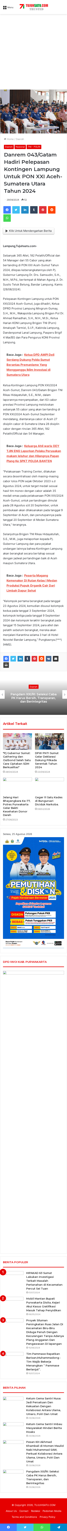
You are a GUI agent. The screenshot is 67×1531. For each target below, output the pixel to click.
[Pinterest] (43, 210)
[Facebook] (7, 210)
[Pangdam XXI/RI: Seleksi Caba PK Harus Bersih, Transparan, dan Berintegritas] (13, 1477)
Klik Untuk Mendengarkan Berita (30, 231)
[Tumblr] (34, 210)
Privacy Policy (47, 1516)
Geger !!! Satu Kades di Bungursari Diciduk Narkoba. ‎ (49, 801)
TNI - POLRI (34, 146)
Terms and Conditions (24, 1516)
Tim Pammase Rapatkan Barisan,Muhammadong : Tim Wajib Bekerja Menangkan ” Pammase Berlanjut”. (43, 1361)
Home (10, 139)
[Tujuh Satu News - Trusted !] (33, 7)
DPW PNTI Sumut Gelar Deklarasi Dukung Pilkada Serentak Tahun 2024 (47, 760)
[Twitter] (16, 210)
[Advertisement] (33, 53)
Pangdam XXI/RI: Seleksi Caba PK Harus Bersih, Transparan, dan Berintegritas (34, 698)
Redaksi (35, 1510)
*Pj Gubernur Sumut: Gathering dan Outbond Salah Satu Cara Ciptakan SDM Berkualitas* (17, 760)
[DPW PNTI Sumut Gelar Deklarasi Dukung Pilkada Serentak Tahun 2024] (49, 741)
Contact (23, 1510)
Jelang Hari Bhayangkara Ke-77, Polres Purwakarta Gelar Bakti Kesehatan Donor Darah (16, 806)
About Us (11, 1510)
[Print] (6, 665)
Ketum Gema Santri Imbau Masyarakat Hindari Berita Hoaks (44, 1428)
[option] (33, 694)
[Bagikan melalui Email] (55, 659)
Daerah (20, 139)
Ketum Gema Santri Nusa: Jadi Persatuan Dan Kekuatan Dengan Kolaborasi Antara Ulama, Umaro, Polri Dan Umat (43, 1406)
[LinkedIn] (25, 210)
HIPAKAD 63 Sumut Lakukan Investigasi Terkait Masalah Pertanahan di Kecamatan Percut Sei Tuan (44, 1280)
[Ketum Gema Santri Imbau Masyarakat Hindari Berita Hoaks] (13, 1429)
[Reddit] (51, 210)
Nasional (20, 146)
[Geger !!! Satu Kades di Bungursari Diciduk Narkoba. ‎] (49, 785)
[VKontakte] (48, 659)
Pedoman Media (52, 1510)
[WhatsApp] (7, 218)
